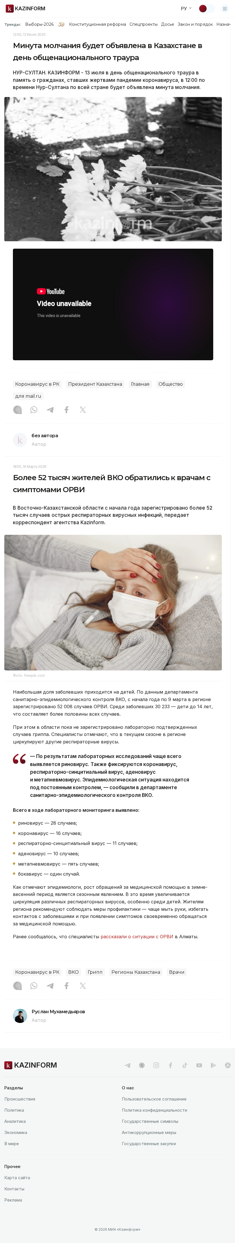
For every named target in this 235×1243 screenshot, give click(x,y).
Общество (170, 384)
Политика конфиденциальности (154, 1110)
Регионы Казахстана (135, 972)
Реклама (13, 1200)
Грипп (95, 972)
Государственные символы (150, 1121)
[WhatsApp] (33, 410)
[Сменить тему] (206, 8)
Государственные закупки (149, 1143)
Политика (14, 1110)
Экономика (15, 1132)
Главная (140, 384)
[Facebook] (66, 410)
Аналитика (15, 1121)
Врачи (177, 972)
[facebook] (170, 1065)
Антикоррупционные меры (149, 1132)
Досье (167, 24)
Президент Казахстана (95, 384)
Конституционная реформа (97, 24)
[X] (82, 410)
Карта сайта (17, 1177)
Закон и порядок (195, 24)
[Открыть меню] (225, 8)
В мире (11, 1143)
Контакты (14, 1188)
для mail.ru (28, 396)
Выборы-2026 (39, 24)
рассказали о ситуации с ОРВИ (137, 936)
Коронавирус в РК (37, 384)
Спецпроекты (144, 24)
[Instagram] (17, 410)
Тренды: (12, 24)
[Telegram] (50, 410)
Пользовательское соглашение (154, 1099)
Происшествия (19, 1099)
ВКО (73, 972)
